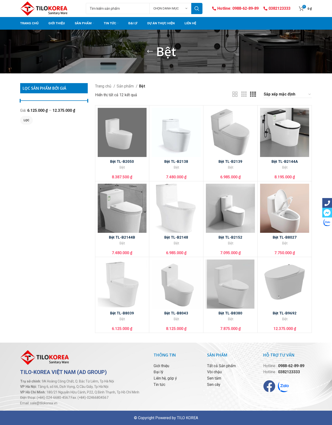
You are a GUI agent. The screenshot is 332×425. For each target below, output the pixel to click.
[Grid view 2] (235, 94)
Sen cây (213, 384)
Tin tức (159, 384)
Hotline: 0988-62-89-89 (238, 8)
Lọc (26, 120)
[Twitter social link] (327, 212)
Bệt (122, 167)
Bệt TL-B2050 (122, 161)
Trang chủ (103, 86)
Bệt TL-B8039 (122, 313)
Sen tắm (214, 378)
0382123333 (279, 8)
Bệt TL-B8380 (230, 313)
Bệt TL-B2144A (284, 161)
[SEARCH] (196, 8)
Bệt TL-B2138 (176, 161)
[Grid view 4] (253, 94)
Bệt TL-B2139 (230, 161)
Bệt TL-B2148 (176, 237)
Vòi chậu (214, 372)
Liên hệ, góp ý (165, 378)
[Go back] (150, 51)
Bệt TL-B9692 (285, 313)
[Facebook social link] (327, 203)
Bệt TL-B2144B (122, 237)
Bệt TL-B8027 (285, 237)
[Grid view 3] (244, 94)
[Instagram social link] (327, 222)
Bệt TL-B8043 (176, 313)
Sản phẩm (126, 86)
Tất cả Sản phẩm (221, 366)
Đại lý (158, 372)
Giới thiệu (161, 366)
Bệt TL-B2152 (230, 237)
